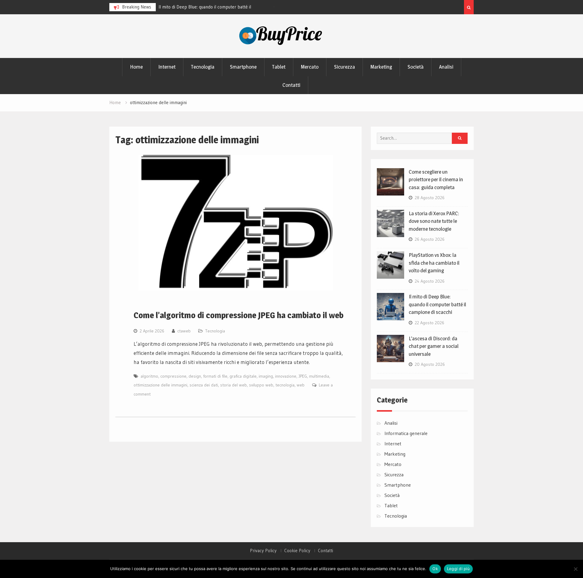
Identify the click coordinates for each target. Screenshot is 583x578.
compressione (173, 376)
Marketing (381, 67)
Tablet (278, 67)
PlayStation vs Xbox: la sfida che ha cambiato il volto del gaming (434, 263)
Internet (167, 67)
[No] (575, 569)
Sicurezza (344, 67)
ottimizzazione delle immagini (160, 385)
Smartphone (243, 67)
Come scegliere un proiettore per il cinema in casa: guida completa (436, 179)
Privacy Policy (263, 550)
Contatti (291, 85)
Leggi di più (458, 568)
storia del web (233, 385)
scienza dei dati (203, 385)
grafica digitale (243, 376)
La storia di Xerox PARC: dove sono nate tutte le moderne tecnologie (434, 221)
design (195, 376)
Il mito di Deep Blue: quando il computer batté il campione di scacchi (437, 304)
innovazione (285, 376)
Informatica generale (406, 433)
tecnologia (285, 385)
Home (136, 67)
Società (415, 67)
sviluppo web (261, 385)
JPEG (302, 376)
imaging (266, 376)
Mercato (310, 67)
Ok (435, 568)
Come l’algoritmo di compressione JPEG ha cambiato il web (238, 315)
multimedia (319, 376)
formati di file (215, 376)
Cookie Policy (297, 550)
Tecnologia (202, 67)
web (301, 385)
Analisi (446, 67)
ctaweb (184, 331)
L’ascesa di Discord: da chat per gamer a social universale (434, 346)
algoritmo (149, 376)
